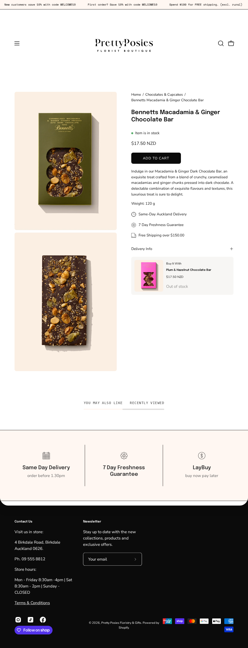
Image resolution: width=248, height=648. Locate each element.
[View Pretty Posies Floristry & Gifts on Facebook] (42, 619)
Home (136, 94)
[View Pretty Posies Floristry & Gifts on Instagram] (18, 619)
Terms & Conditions (32, 603)
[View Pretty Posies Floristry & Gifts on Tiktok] (30, 619)
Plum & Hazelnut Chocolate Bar (188, 269)
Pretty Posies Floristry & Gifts (121, 623)
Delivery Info (141, 248)
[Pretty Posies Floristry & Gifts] (124, 43)
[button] (220, 43)
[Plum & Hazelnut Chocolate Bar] (148, 276)
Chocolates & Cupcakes (164, 94)
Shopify (124, 627)
